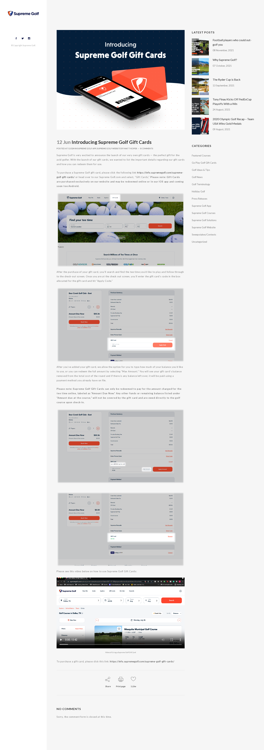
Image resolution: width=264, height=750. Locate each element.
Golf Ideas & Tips (201, 169)
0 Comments (146, 148)
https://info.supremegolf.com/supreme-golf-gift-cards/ (142, 661)
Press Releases (199, 198)
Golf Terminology (201, 184)
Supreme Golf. (29, 45)
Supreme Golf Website (109, 148)
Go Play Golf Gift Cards (204, 162)
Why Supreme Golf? (225, 59)
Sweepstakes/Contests (204, 234)
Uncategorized (199, 241)
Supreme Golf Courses (203, 213)
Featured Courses (201, 155)
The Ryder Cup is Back (226, 79)
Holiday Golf (198, 191)
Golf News (197, 177)
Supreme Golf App (86, 148)
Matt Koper (130, 148)
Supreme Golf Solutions (204, 220)
